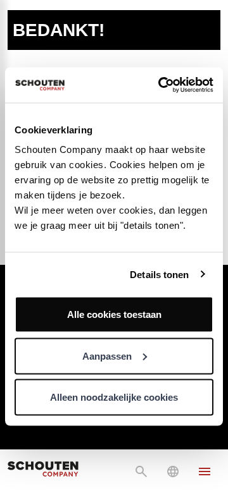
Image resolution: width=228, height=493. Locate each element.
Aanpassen (107, 355)
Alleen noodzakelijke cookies (114, 397)
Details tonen (159, 274)
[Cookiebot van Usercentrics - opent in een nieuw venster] (160, 85)
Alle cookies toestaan (114, 314)
